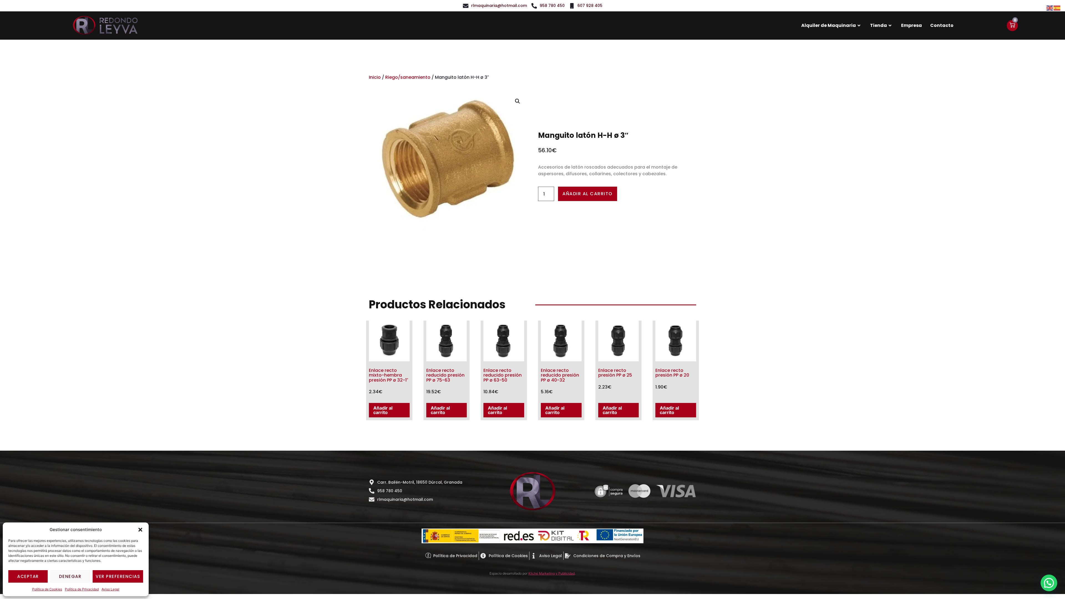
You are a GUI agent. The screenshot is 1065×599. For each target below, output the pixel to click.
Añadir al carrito (587, 194)
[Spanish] (1057, 7)
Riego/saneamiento (407, 77)
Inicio (375, 77)
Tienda (878, 25)
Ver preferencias (118, 576)
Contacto (942, 25)
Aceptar (28, 576)
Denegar (70, 576)
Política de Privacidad (82, 589)
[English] (1050, 7)
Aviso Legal (110, 589)
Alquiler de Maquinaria (828, 25)
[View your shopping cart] (1012, 25)
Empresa (911, 25)
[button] (140, 529)
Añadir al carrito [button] (382, 410)
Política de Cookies (47, 589)
